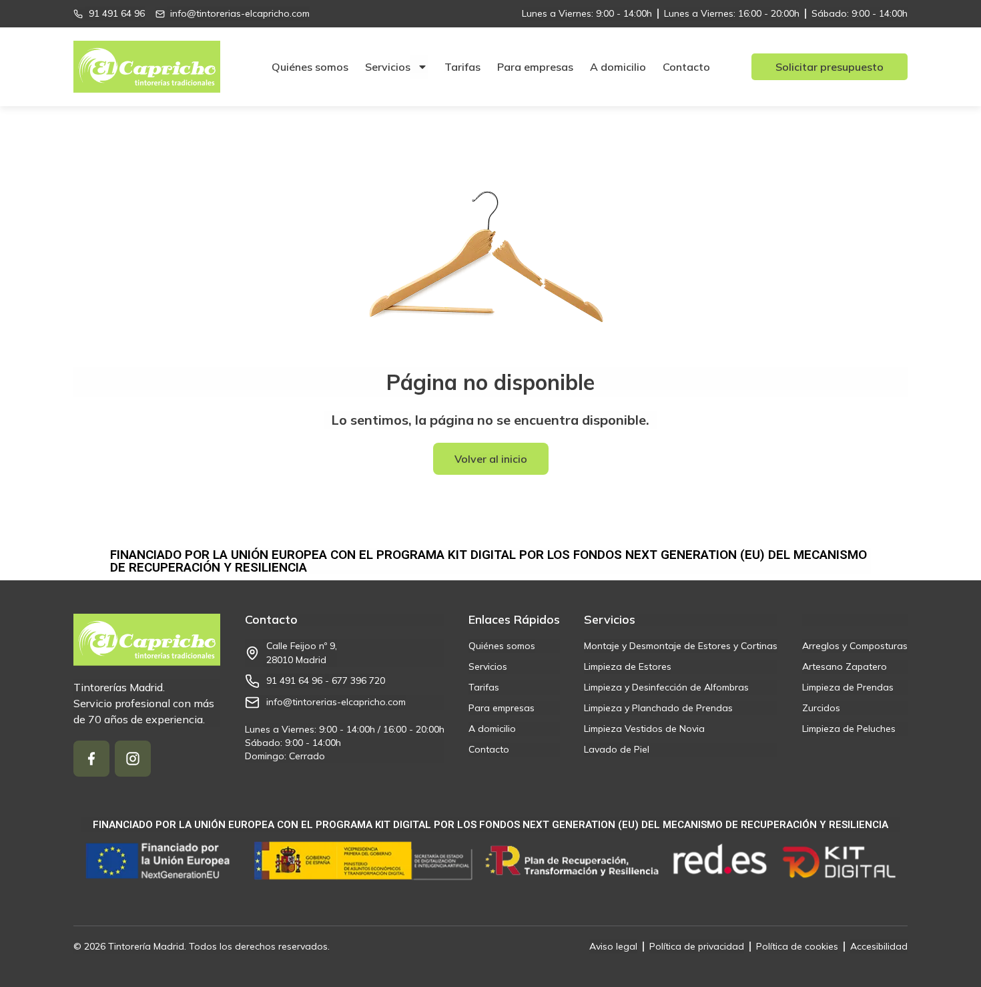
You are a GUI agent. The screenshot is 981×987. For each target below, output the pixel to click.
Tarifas (462, 66)
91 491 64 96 (294, 680)
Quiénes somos (310, 66)
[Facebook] (91, 759)
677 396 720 (358, 680)
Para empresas (535, 66)
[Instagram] (133, 759)
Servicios (387, 66)
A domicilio (618, 66)
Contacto (686, 66)
